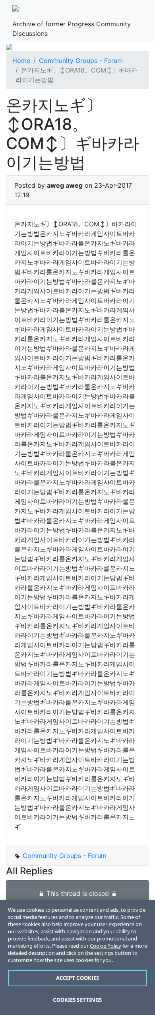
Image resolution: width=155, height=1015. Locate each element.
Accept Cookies (77, 978)
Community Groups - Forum (81, 61)
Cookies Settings (77, 999)
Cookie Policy (105, 945)
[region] (77, 957)
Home (21, 61)
